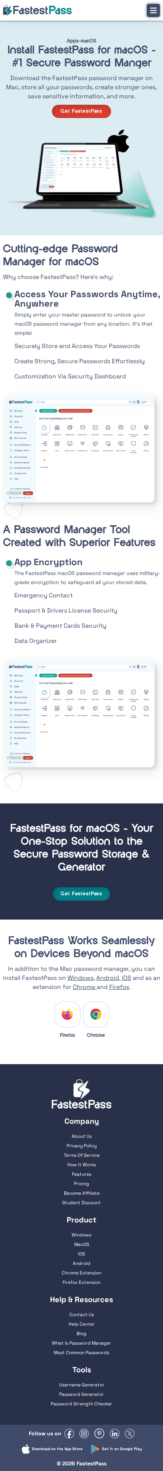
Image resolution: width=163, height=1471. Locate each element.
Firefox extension (81, 1282)
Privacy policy (82, 1146)
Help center (82, 1324)
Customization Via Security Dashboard (70, 376)
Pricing (81, 1184)
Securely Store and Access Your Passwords (77, 346)
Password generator (81, 1394)
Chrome (85, 987)
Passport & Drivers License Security (66, 610)
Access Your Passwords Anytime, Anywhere (87, 298)
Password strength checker (81, 1404)
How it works (81, 1165)
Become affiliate (82, 1193)
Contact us (81, 1315)
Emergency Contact (43, 595)
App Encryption (48, 562)
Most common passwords (81, 1353)
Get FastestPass (82, 111)
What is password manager (81, 1343)
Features (81, 1174)
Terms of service (82, 1155)
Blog (81, 1334)
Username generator (81, 1385)
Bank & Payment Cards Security (60, 626)
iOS (126, 978)
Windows (80, 978)
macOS (81, 1244)
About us (82, 1136)
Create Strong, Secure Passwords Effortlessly (79, 361)
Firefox (119, 987)
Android (107, 978)
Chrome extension (81, 1273)
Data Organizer (35, 641)
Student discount (81, 1203)
